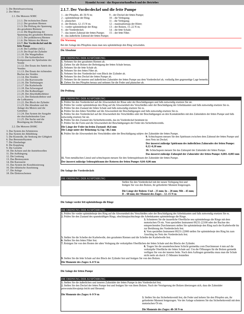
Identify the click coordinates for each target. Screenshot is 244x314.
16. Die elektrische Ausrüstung (22, 167)
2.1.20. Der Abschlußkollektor (33, 94)
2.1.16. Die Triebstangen (30, 82)
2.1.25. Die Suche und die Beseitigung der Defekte (30, 120)
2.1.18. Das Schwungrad (30, 88)
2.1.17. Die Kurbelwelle (29, 85)
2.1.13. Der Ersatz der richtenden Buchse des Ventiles (34, 72)
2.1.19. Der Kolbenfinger (30, 91)
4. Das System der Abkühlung (21, 133)
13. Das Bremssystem (17, 159)
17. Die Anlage (14, 170)
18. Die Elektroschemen (18, 173)
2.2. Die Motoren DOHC (24, 126)
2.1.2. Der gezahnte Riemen (31, 23)
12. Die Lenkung (15, 156)
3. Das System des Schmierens (22, 131)
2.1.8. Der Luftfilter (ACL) (31, 48)
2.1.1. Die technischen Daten (32, 20)
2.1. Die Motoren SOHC (24, 16)
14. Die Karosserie (16, 162)
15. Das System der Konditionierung (25, 164)
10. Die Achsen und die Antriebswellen (26, 150)
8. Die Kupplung (15, 145)
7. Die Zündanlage (16, 142)
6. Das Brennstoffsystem (19, 139)
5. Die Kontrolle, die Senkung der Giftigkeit (29, 136)
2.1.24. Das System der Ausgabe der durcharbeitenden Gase (34, 115)
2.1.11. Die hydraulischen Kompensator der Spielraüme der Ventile (34, 60)
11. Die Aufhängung (16, 153)
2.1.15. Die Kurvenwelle (30, 79)
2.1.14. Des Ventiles (27, 77)
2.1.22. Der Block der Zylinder (33, 102)
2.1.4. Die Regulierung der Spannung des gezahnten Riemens (35, 33)
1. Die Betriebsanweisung (19, 8)
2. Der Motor (13, 11)
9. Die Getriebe (14, 148)
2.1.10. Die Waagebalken (30, 54)
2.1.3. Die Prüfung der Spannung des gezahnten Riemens (34, 27)
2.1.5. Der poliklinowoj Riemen (33, 37)
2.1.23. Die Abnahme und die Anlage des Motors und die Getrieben (32, 108)
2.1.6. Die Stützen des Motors (32, 40)
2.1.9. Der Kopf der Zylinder (32, 51)
